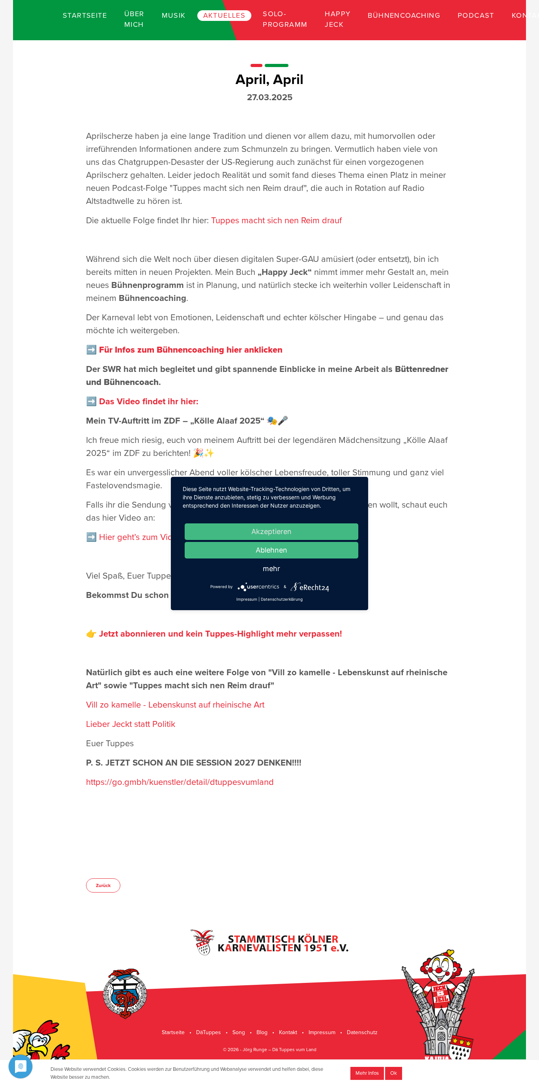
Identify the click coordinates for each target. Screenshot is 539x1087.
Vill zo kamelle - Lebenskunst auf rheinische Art (175, 705)
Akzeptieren (271, 531)
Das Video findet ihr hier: (147, 401)
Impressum (322, 1032)
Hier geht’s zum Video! (142, 537)
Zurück (103, 885)
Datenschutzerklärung (282, 599)
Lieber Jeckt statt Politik (130, 724)
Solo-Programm (285, 19)
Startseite (85, 15)
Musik (174, 15)
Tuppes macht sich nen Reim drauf (276, 220)
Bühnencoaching (404, 15)
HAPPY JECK (337, 19)
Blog (262, 1032)
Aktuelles (224, 15)
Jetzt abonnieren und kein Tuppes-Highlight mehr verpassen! (220, 634)
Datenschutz (362, 1032)
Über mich (134, 19)
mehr (271, 568)
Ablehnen (271, 550)
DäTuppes (208, 1032)
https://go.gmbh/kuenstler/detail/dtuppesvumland (180, 782)
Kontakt (288, 1032)
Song (238, 1032)
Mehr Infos (367, 1073)
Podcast (476, 15)
